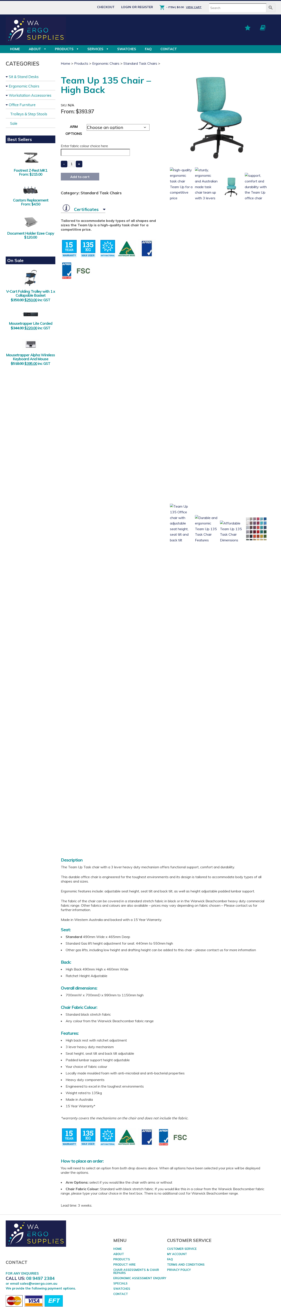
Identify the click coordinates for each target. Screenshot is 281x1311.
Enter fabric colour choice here (84, 146)
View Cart (194, 7)
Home (15, 49)
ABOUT (35, 49)
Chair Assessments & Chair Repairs (136, 1271)
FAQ (148, 49)
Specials (120, 1283)
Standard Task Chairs (140, 63)
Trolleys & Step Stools (28, 114)
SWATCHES (126, 49)
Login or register (137, 7)
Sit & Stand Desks (24, 76)
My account (177, 1254)
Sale (13, 123)
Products (64, 49)
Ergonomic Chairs (24, 86)
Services (95, 49)
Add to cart (80, 177)
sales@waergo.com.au (38, 1283)
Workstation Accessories (30, 95)
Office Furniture (22, 104)
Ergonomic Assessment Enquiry (139, 1278)
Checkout (106, 7)
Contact (168, 49)
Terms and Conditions (186, 1264)
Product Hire (124, 1264)
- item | (175, 7)
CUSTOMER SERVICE (182, 1248)
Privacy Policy (179, 1270)
